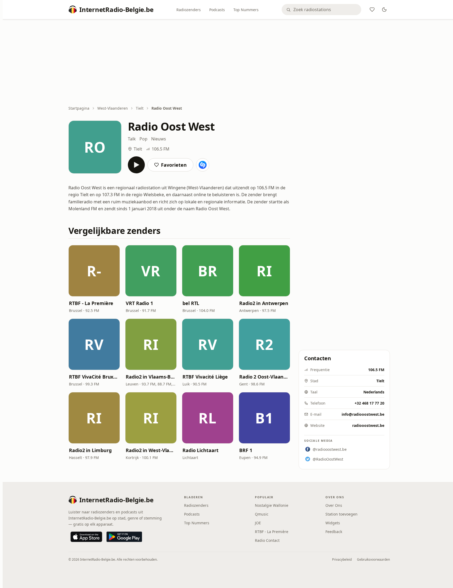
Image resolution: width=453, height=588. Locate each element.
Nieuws (158, 139)
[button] (94, 271)
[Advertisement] (229, 63)
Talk (132, 139)
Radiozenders (188, 9)
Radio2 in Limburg (90, 450)
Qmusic (261, 514)
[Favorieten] (372, 9)
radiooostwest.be (368, 425)
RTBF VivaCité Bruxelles (94, 377)
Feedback (333, 531)
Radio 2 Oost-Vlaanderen (264, 377)
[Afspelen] (136, 164)
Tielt (139, 108)
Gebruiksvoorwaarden (373, 559)
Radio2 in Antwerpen (263, 303)
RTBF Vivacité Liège (205, 377)
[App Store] (86, 536)
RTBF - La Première (91, 303)
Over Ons (333, 505)
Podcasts (217, 9)
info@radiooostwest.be (363, 414)
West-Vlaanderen (112, 108)
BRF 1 (245, 450)
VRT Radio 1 (139, 303)
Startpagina (78, 108)
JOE (258, 522)
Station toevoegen (341, 514)
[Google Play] (124, 536)
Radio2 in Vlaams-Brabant (151, 377)
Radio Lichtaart (200, 450)
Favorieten (174, 165)
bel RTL (190, 303)
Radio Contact (267, 540)
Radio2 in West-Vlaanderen (151, 450)
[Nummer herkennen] (202, 164)
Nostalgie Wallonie (271, 505)
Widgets (332, 522)
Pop (143, 139)
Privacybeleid (342, 559)
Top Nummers (246, 9)
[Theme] (384, 9)
